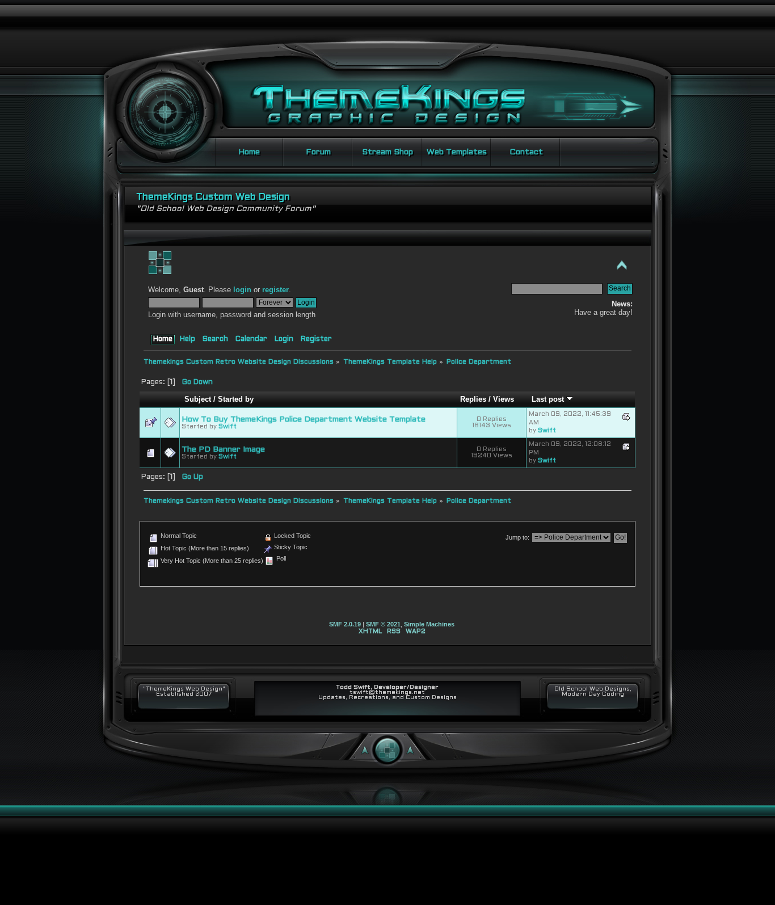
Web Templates (457, 152)
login (242, 290)
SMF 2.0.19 (345, 624)
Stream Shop (387, 152)
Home (249, 152)
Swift (227, 427)
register (275, 290)
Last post (549, 399)
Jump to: (517, 537)
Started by (236, 399)
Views (503, 399)
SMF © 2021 (383, 624)
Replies (473, 399)
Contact (526, 152)
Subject (197, 399)
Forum (318, 152)
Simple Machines (429, 624)
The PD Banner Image (223, 449)
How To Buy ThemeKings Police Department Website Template (304, 419)
